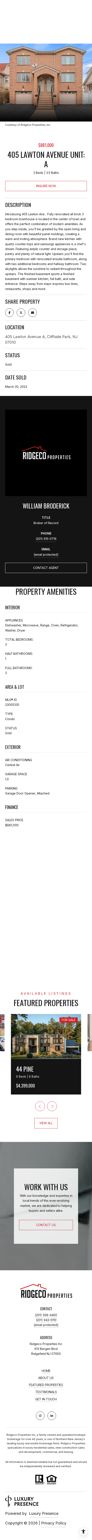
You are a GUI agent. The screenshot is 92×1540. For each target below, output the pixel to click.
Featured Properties (46, 1384)
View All (46, 1123)
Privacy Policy (53, 1523)
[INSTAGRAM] (40, 1415)
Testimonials (46, 1392)
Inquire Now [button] (46, 186)
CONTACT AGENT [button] (46, 568)
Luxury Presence (43, 1513)
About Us (46, 1377)
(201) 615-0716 (46, 539)
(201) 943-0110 (46, 1320)
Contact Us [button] (46, 1225)
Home (46, 1370)
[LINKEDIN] (51, 1415)
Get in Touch (46, 1399)
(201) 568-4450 (46, 1315)
